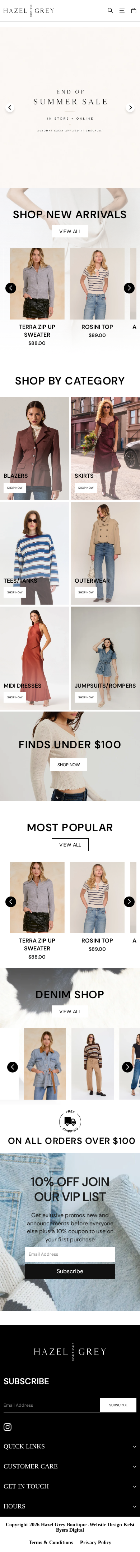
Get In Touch (26, 1486)
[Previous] (9, 107)
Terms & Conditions (51, 1542)
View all (70, 231)
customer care (31, 1466)
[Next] (130, 107)
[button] (129, 288)
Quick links (24, 1446)
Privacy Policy (95, 1542)
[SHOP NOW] (70, 756)
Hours (14, 1506)
